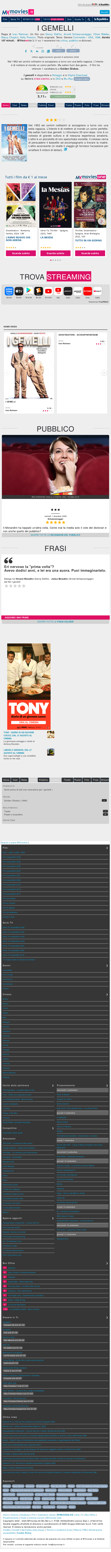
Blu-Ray (68, 78)
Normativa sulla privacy (33, 1529)
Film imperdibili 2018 (12, 889)
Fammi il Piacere (64, 1126)
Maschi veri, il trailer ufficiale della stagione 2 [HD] (24, 1426)
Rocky (72, 1507)
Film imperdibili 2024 (12, 861)
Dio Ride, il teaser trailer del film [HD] (19, 1454)
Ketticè (60, 1131)
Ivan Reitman (20, 34)
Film (34, 1514)
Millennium (8, 1503)
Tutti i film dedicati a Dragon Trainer (92, 1486)
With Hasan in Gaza (65, 1216)
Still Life (6, 1345)
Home (6, 1514)
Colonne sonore (36, 1517)
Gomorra (30, 1486)
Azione (6, 988)
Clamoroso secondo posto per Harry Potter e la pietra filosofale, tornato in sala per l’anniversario (44, 1458)
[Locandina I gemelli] (14, 160)
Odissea (11, 1277)
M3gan (71, 1486)
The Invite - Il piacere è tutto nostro (17, 1143)
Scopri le (55, 534)
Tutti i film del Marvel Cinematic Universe (68, 1503)
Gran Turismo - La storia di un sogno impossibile (23, 1390)
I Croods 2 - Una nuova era (14, 1398)
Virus (37, 1498)
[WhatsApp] (43, 51)
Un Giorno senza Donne (13, 1250)
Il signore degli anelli (96, 1503)
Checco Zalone (65, 1490)
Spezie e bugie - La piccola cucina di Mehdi (75, 1165)
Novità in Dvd (8, 917)
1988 (97, 37)
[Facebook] (26, 51)
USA (90, 37)
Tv (82, 1514)
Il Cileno (6, 1108)
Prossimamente (10, 1517)
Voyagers (7, 1322)
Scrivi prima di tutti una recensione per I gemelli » (28, 789)
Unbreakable (62, 1498)
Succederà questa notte (13, 1198)
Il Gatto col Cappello (11, 1189)
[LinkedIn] (37, 51)
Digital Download (77, 75)
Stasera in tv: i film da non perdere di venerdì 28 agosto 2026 (29, 1421)
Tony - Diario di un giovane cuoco (17, 1094)
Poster (78, 105)
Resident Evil (8, 1161)
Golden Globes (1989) (15, 800)
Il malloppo (61, 1117)
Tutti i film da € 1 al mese (26, 177)
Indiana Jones (48, 1498)
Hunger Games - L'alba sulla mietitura (19, 1148)
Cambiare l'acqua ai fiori (13, 1194)
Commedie (7, 970)
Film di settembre (10, 912)
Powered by (93, 302)
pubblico (74, 40)
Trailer (69, 105)
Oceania (11, 1268)
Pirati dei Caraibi (84, 1494)
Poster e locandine (13, 814)
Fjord (5, 1180)
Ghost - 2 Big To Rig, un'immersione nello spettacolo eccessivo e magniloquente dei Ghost (41, 1440)
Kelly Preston (28, 37)
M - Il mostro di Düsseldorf (68, 1211)
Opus (6, 1490)
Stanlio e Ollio (9, 1337)
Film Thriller (8, 974)
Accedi (104, 12)
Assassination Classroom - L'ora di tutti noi (21, 1222)
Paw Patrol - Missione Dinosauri (70, 1156)
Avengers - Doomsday (12, 1157)
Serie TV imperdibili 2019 (14, 955)
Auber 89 (61, 1197)
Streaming (105, 105)
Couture (6, 1117)
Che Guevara (48, 1507)
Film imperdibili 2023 (12, 866)
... (55, 506)
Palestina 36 (8, 1171)
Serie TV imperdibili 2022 (14, 941)
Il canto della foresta (11, 1207)
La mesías (46, 237)
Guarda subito (21, 253)
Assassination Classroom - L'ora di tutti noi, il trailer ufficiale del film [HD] (34, 1431)
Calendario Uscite (46, 1514)
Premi (51, 105)
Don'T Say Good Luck (12, 1255)
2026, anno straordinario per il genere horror (22, 1444)
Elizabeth (7, 1329)
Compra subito (82, 79)
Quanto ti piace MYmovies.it (15, 842)
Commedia (79, 37)
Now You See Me (58, 1486)
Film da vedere (9, 898)
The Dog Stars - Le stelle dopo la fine (19, 1090)
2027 (5, 852)
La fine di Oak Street (17, 1304)
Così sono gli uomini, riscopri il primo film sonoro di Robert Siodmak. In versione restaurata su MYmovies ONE (50, 1472)
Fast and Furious (41, 1503)
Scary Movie (18, 1486)
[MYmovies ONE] (91, 177)
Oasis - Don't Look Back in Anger (71, 1193)
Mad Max (36, 1507)
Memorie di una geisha (12, 1352)
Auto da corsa (26, 1498)
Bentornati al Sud (10, 1184)
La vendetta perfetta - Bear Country (18, 1099)
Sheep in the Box (10, 1113)
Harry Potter (92, 1498)
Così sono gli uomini (11, 1227)
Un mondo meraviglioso (67, 1174)
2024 (23, 852)
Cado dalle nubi (9, 1383)
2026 (11, 852)
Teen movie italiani (23, 1503)
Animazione (8, 984)
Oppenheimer (79, 1490)
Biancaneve (51, 1490)
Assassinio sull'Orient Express (15, 1406)
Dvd (77, 1514)
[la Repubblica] (93, 6)
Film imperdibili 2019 (12, 884)
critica (63, 40)
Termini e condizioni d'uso (59, 1529)
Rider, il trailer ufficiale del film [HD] (18, 1467)
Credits (6, 1529)
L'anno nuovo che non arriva (18, 239)
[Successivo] (104, 373)
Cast (14, 105)
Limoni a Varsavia (10, 1104)
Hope (5, 1175)
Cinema (14, 1514)
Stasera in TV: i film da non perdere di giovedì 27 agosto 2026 (29, 1463)
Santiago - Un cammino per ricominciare (20, 1152)
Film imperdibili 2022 (12, 871)
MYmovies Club (53, 1517)
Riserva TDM (80, 1529)
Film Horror (7, 979)
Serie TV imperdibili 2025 (14, 927)
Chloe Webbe (101, 34)
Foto (87, 105)
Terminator (62, 1507)
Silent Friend (62, 1122)
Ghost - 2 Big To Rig (16, 1300)
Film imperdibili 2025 (12, 857)
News (24, 105)
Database (25, 1514)
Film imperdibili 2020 (12, 880)
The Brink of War (10, 1246)
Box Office (90, 1514)
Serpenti (60, 1188)
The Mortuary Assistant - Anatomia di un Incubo (77, 1135)
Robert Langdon (77, 1498)
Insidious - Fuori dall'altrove (20, 1291)
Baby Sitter (93, 1490)
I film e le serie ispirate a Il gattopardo (27, 1490)
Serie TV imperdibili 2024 (14, 932)
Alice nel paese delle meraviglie (17, 1507)
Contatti (16, 1529)
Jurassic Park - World (45, 1494)
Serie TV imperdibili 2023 (14, 936)
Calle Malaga (8, 1166)
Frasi (96, 105)
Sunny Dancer (63, 1103)
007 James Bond (10, 1498)
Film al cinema (9, 903)
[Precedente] (7, 373)
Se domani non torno (12, 1203)
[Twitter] (31, 51)
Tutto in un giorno (88, 240)
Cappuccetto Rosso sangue (14, 1367)
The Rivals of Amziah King (14, 1236)
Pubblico (42, 105)
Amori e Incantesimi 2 (66, 1170)
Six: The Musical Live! (12, 1241)
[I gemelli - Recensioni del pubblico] (55, 494)
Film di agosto (9, 907)
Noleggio (57, 75)
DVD (58, 78)
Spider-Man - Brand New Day (20, 1281)
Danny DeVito (54, 34)
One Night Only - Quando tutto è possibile (26, 1295)
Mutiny (60, 1184)
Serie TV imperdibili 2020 (14, 950)
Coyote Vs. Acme (64, 1099)
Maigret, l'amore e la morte (14, 1232)
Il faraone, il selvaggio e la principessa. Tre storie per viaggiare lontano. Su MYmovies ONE (42, 1449)
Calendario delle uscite (13, 1132)
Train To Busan (63, 1094)
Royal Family (9, 1494)
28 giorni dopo (43, 1486)
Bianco (6, 1212)
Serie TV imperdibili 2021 (14, 945)
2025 (17, 852)
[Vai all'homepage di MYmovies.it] (18, 14)
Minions (7, 1486)
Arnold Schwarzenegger (77, 34)
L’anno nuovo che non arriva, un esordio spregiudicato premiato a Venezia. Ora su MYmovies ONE (45, 1435)
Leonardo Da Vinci (25, 1494)
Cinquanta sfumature (66, 1494)
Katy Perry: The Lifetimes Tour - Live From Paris (77, 1108)
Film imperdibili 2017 (12, 894)
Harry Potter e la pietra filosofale (16, 1122)
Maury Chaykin (10, 37)
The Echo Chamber (65, 1179)
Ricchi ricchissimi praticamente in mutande (21, 1375)
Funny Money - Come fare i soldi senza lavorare (23, 1360)
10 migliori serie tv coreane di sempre (19, 959)
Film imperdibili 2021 (12, 875)
